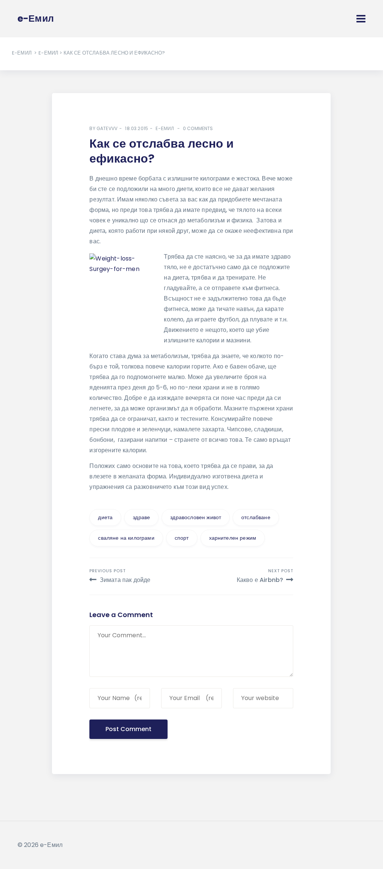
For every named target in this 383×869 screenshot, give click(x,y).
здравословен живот (195, 517)
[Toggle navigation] (360, 19)
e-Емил (22, 52)
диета (105, 517)
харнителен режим (233, 538)
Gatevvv (106, 128)
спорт (182, 538)
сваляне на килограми (126, 538)
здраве (141, 517)
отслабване (255, 517)
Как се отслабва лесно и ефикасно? (161, 151)
